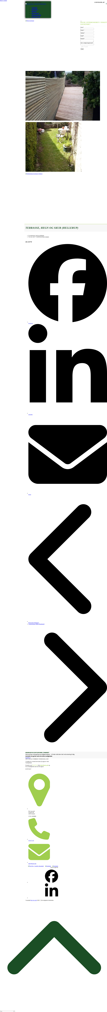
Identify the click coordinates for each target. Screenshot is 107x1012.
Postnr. (82, 30)
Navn (82, 27)
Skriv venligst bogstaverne (86, 42)
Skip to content (3, 0)
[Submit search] (14, 1011)
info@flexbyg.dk (44, 765)
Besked (82, 38)
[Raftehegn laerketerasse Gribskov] (62, 120)
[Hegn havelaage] (29, 20)
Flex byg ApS (33, 900)
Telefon (82, 33)
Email (82, 35)
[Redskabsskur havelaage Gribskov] (34, 173)
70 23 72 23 (31, 840)
